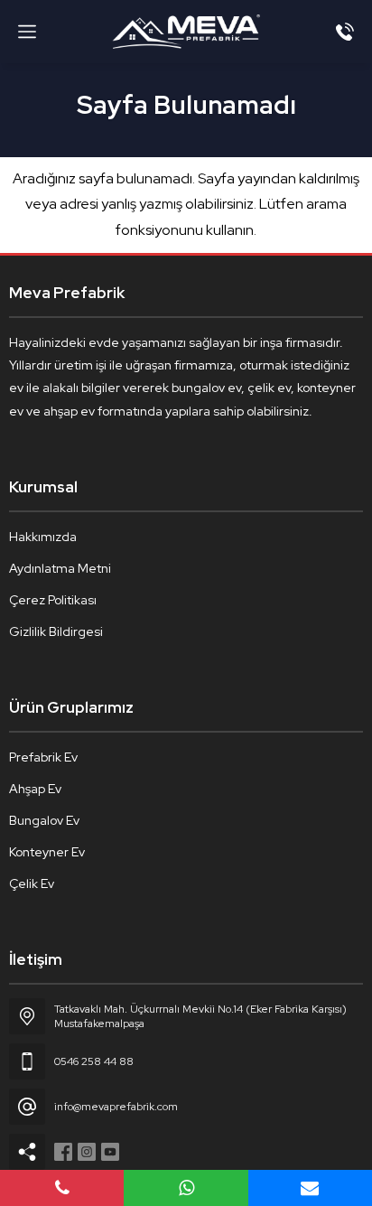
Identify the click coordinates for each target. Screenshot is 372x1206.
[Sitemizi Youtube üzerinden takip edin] (110, 1152)
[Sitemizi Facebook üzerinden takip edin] (63, 1152)
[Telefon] (345, 31)
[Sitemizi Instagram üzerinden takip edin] (87, 1152)
